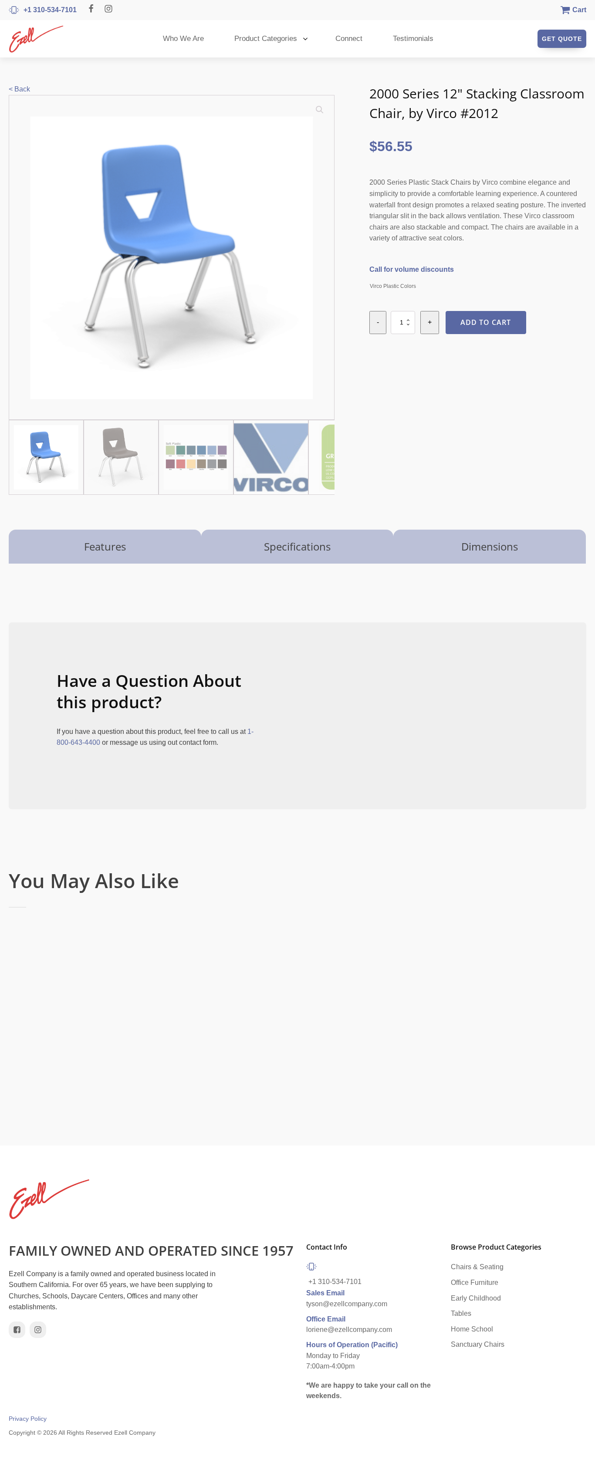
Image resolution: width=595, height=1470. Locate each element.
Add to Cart (485, 322)
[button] (320, 110)
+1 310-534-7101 (335, 1281)
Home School (472, 1329)
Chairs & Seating (477, 1267)
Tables (461, 1313)
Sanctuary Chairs (477, 1344)
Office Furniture (474, 1282)
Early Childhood (476, 1298)
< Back (19, 89)
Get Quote (562, 38)
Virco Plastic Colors (393, 286)
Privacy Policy (28, 1419)
